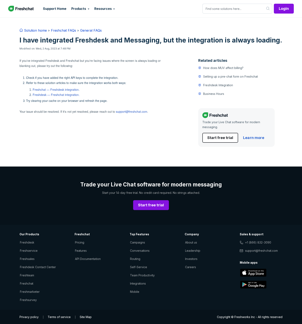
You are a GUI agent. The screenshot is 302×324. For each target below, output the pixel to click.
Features (81, 250)
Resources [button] (103, 9)
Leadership (192, 250)
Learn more (253, 138)
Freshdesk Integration (218, 85)
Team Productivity (142, 275)
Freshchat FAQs (63, 30)
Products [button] (79, 9)
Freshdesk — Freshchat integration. (56, 95)
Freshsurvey (28, 300)
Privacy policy (29, 317)
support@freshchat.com (131, 111)
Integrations (138, 283)
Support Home (54, 9)
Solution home (35, 30)
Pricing (79, 242)
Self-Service (138, 267)
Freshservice (29, 250)
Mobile (134, 291)
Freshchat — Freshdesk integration (56, 89)
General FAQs (91, 30)
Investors (191, 259)
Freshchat (26, 283)
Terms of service (59, 317)
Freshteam (27, 275)
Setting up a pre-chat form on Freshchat (230, 76)
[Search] (268, 9)
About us (191, 242)
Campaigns (137, 242)
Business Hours (213, 93)
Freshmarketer (30, 291)
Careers (190, 267)
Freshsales (27, 259)
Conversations (140, 250)
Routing (135, 259)
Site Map (86, 317)
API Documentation (88, 259)
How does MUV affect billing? (223, 68)
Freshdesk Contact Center (38, 267)
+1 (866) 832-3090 (258, 242)
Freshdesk (27, 242)
